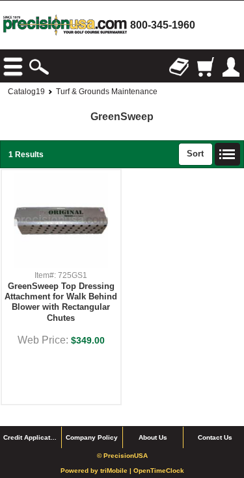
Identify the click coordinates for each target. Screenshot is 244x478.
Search (39, 67)
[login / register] (231, 67)
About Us (153, 437)
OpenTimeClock (158, 470)
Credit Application (31, 437)
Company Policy (92, 437)
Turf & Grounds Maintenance (106, 91)
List (228, 154)
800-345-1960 (162, 25)
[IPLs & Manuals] (179, 67)
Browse (13, 67)
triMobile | (116, 470)
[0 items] (205, 67)
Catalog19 (26, 91)
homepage (65, 25)
